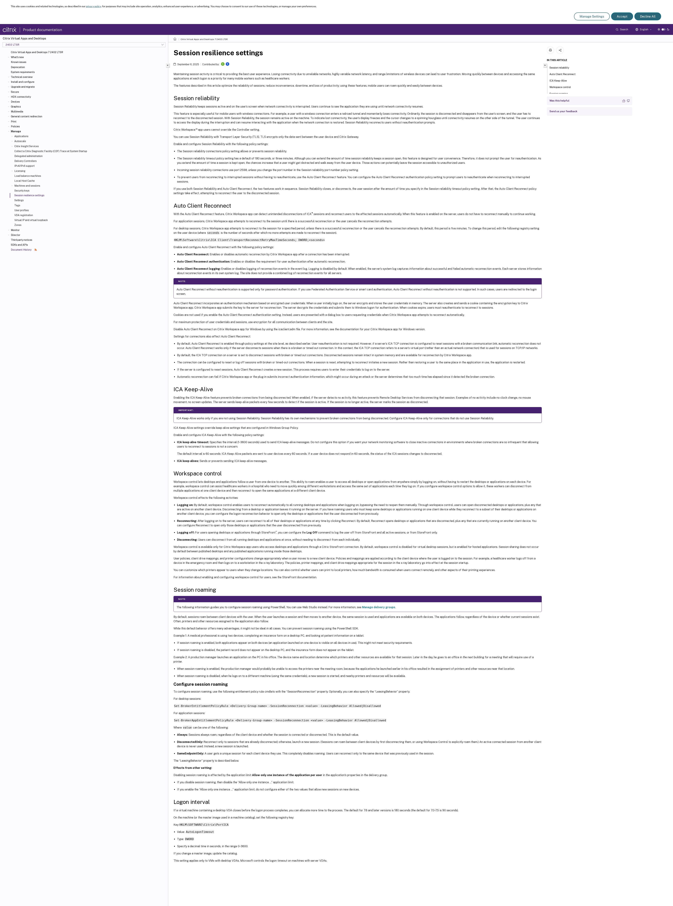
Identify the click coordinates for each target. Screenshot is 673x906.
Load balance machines (27, 176)
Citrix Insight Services (26, 146)
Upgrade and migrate (23, 86)
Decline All (647, 16)
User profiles (21, 210)
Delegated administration (28, 156)
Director (15, 235)
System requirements (23, 72)
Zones (17, 225)
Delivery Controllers (25, 161)
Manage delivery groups (378, 607)
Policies (15, 126)
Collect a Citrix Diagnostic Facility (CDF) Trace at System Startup (50, 151)
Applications (21, 136)
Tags (17, 205)
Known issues (18, 62)
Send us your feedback (563, 111)
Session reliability (559, 67)
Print (13, 121)
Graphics (16, 106)
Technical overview (22, 77)
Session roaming (558, 93)
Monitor (15, 230)
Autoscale (20, 141)
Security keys (21, 190)
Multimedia (17, 111)
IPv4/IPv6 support (24, 166)
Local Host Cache (24, 180)
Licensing (19, 171)
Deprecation (18, 67)
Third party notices (21, 240)
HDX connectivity (21, 96)
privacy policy (93, 6)
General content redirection (26, 116)
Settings (19, 200)
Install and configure (22, 81)
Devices (15, 101)
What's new (17, 57)
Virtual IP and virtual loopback (31, 220)
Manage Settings (592, 16)
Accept (622, 16)
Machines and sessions (27, 185)
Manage (16, 131)
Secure (15, 91)
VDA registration (23, 215)
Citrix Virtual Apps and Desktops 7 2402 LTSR (37, 52)
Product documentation (42, 30)
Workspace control (560, 87)
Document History (21, 249)
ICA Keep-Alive (558, 80)
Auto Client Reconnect (562, 74)
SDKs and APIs (19, 244)
